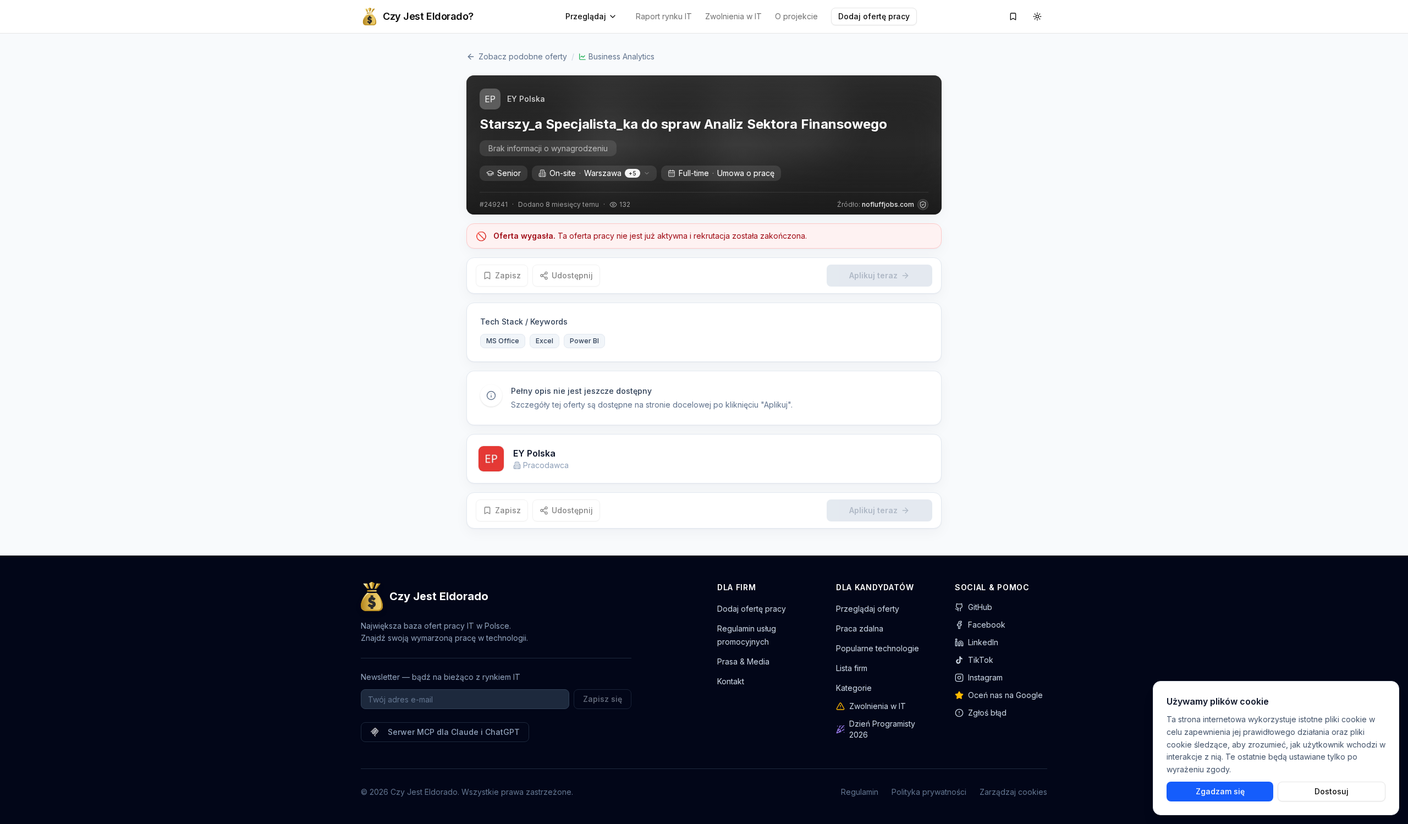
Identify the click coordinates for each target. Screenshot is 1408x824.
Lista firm (851, 668)
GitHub (980, 607)
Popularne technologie (877, 648)
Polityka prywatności (929, 791)
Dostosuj (1331, 791)
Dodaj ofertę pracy (874, 16)
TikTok (980, 659)
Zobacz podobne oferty (523, 56)
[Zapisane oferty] (1013, 16)
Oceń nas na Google (1005, 695)
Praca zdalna (859, 628)
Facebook (986, 624)
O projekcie (796, 16)
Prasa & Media (743, 661)
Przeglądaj (585, 16)
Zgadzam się (1220, 791)
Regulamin (859, 791)
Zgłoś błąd (987, 712)
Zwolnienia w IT (733, 16)
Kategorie (854, 688)
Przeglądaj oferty (867, 608)
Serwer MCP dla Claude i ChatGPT (454, 732)
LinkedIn (983, 642)
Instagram (985, 677)
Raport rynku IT (664, 16)
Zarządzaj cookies (1013, 791)
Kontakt (730, 681)
